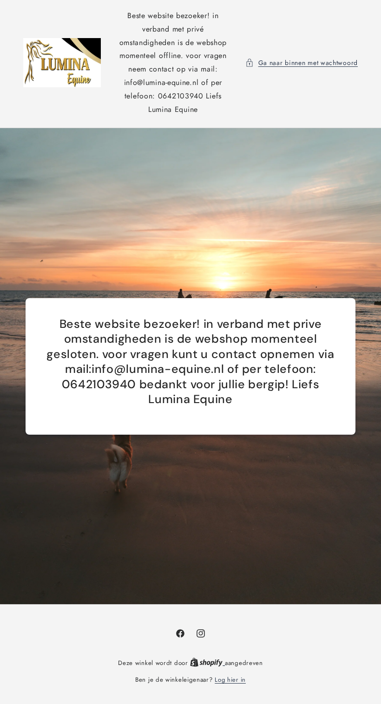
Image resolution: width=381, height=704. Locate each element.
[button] (301, 63)
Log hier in (230, 679)
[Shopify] (207, 662)
